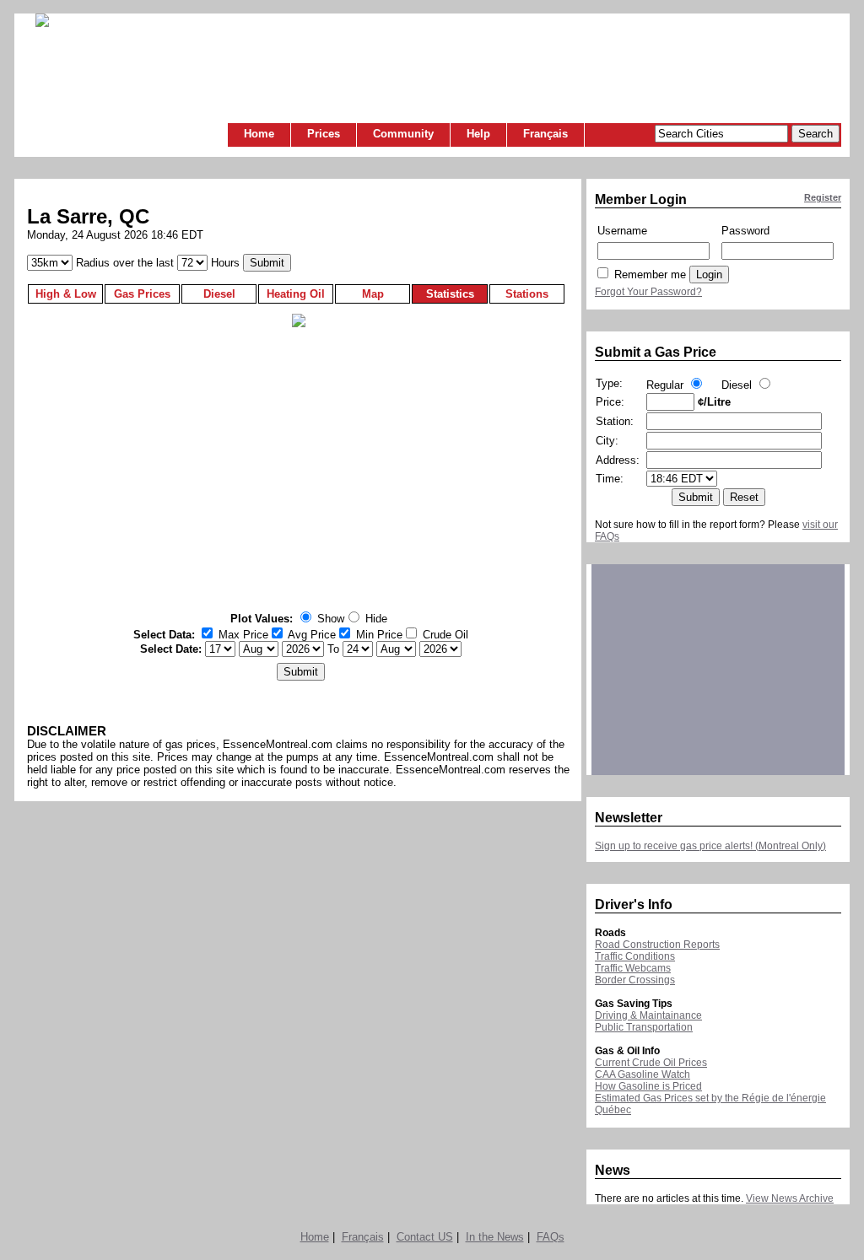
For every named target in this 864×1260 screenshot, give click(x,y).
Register (822, 197)
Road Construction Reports (657, 944)
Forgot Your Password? (648, 292)
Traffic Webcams (633, 968)
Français (545, 133)
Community (403, 133)
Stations (526, 294)
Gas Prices (142, 294)
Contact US (425, 1236)
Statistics (450, 294)
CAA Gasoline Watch (642, 1074)
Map (373, 294)
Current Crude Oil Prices (651, 1063)
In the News (495, 1236)
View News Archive (790, 1198)
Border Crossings (635, 980)
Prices (323, 133)
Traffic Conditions (635, 956)
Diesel (219, 294)
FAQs (550, 1236)
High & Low (65, 294)
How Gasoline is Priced (648, 1086)
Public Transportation (644, 1027)
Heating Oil (296, 294)
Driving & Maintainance (648, 1015)
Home (259, 133)
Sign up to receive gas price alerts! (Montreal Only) (710, 846)
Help (478, 133)
